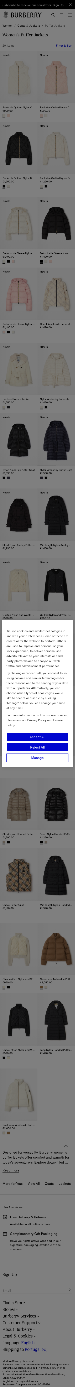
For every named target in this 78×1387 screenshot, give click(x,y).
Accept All (37, 736)
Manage (37, 757)
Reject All (37, 747)
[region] (37, 693)
